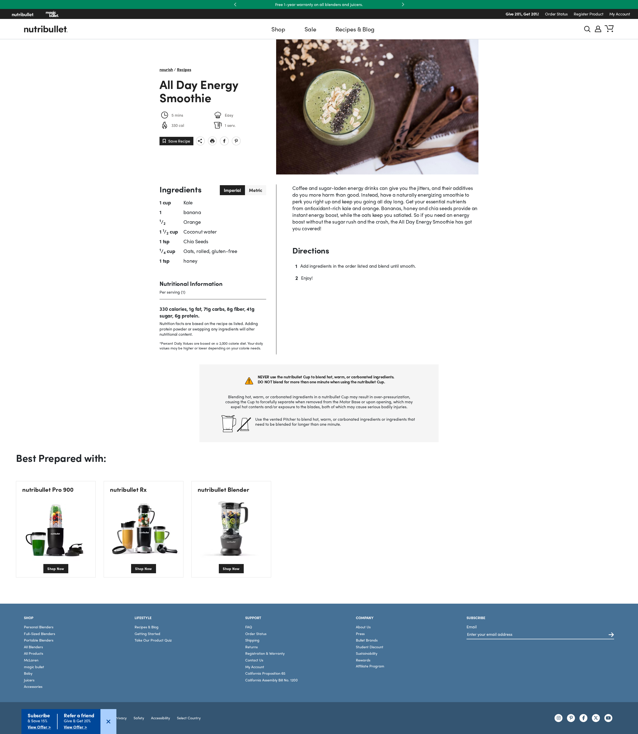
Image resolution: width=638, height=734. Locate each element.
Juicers (29, 679)
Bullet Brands (367, 640)
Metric (255, 190)
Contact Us (254, 659)
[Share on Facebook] (224, 141)
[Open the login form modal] (598, 29)
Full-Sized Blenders (39, 633)
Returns (251, 646)
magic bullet (34, 666)
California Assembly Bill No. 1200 (271, 679)
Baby (28, 673)
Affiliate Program (370, 665)
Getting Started (147, 633)
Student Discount (369, 646)
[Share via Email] (200, 141)
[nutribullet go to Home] (23, 14)
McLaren (31, 659)
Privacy (121, 717)
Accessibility (160, 717)
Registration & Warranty (265, 653)
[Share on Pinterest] (236, 141)
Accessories (33, 686)
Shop (278, 29)
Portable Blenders (38, 640)
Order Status (556, 14)
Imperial (232, 190)
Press (360, 633)
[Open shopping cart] (609, 29)
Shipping (252, 640)
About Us (363, 626)
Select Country (189, 717)
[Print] (212, 141)
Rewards (363, 659)
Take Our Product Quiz (153, 640)
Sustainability (366, 653)
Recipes (184, 69)
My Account (619, 14)
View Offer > (39, 727)
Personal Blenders (38, 626)
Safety (139, 717)
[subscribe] (611, 635)
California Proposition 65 (265, 673)
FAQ (248, 626)
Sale (310, 29)
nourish (166, 69)
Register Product (588, 14)
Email (472, 627)
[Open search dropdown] (587, 29)
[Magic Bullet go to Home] (52, 14)
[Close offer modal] (108, 721)
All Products (33, 653)
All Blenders (33, 646)
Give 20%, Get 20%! (522, 14)
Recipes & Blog (355, 29)
